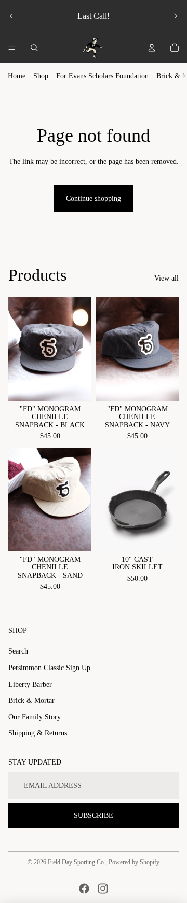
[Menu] (12, 48)
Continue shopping (93, 198)
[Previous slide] (11, 16)
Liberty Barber (30, 684)
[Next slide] (175, 16)
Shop (40, 76)
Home (16, 76)
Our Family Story (34, 717)
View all (166, 278)
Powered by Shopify (134, 862)
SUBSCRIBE (93, 815)
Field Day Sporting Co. (76, 862)
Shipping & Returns (37, 733)
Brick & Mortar (31, 700)
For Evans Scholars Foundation (102, 76)
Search (18, 651)
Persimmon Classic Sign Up (49, 668)
